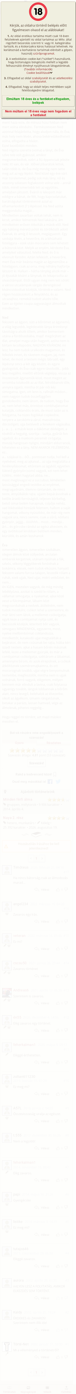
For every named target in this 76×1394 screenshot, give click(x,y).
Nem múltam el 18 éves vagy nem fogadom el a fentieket (38, 113)
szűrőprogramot (43, 53)
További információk (38, 69)
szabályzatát (40, 78)
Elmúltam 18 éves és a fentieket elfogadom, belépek (38, 101)
